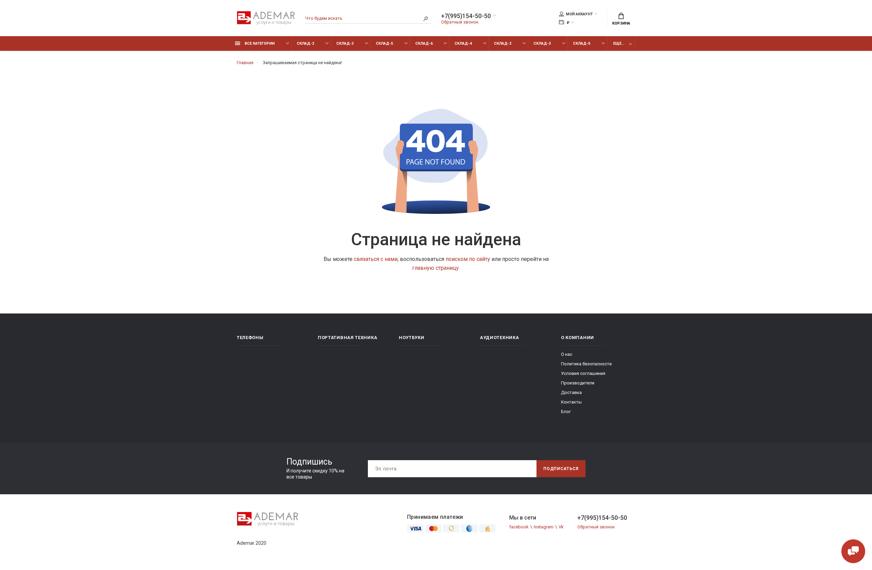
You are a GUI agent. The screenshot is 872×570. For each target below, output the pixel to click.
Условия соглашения (583, 373)
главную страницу (435, 268)
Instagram (544, 526)
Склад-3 (345, 43)
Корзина (621, 23)
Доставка (571, 392)
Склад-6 (424, 43)
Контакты (571, 402)
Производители (577, 382)
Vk (561, 526)
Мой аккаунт (579, 14)
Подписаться (561, 468)
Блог (566, 411)
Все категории (259, 43)
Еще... (618, 43)
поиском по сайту (468, 259)
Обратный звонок (460, 22)
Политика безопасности (586, 363)
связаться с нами (376, 259)
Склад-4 (463, 43)
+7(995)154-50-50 (466, 16)
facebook (519, 526)
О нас (566, 354)
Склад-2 (305, 43)
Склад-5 (384, 43)
